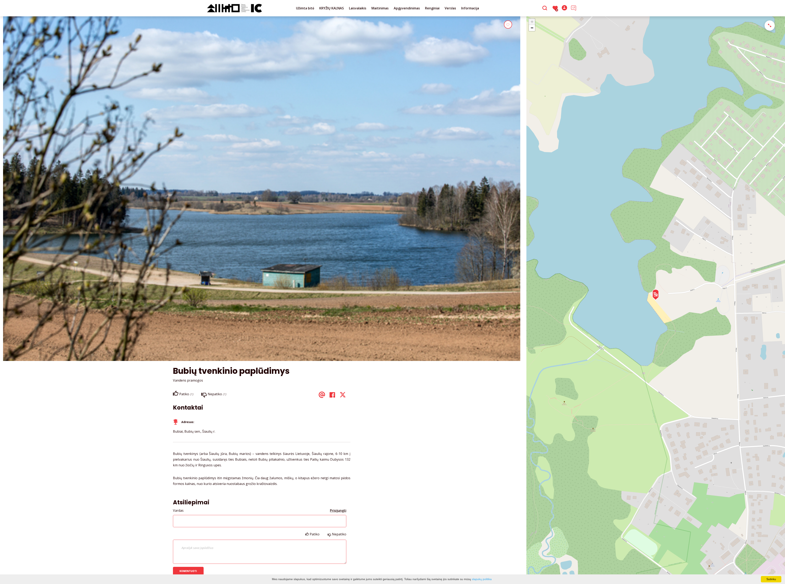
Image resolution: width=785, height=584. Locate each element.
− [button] (532, 27)
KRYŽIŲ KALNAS (331, 8)
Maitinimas (380, 8)
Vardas (178, 510)
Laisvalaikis (357, 8)
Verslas (450, 8)
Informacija (470, 8)
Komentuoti (188, 571)
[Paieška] (545, 8)
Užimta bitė (305, 8)
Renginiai (432, 8)
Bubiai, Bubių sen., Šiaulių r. (194, 431)
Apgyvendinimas (407, 8)
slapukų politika (482, 579)
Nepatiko (339, 534)
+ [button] (532, 21)
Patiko (315, 534)
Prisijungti (338, 510)
